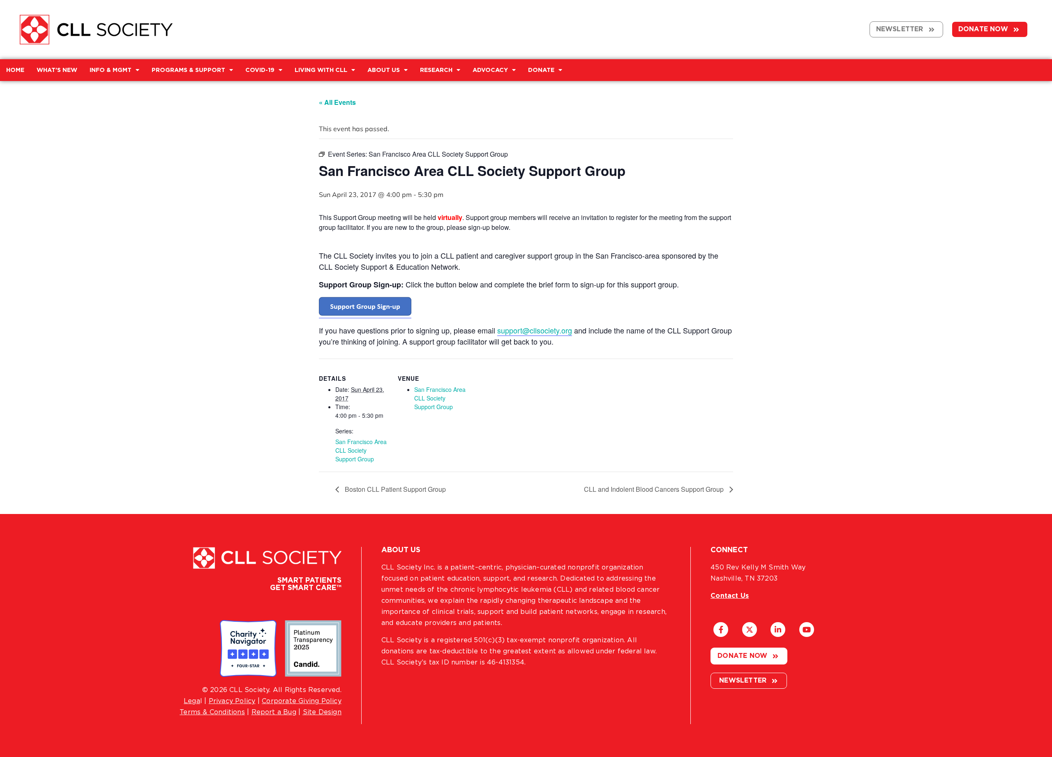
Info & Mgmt (111, 70)
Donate (541, 70)
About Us (383, 70)
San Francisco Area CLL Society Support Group (361, 450)
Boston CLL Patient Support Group (394, 489)
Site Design (322, 712)
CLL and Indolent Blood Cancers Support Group (654, 489)
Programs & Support (188, 70)
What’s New (57, 70)
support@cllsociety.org (534, 330)
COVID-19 (260, 70)
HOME (15, 70)
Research (436, 70)
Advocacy (490, 70)
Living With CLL (321, 70)
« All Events (337, 102)
